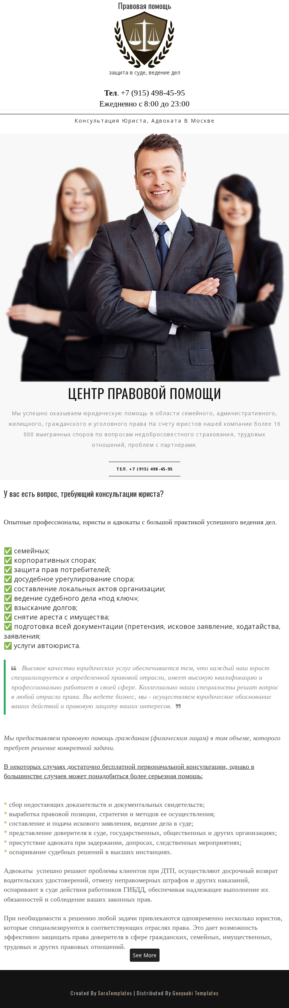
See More (145, 955)
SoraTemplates (115, 993)
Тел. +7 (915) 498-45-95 (144, 469)
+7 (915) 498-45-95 (153, 92)
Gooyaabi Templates (195, 993)
